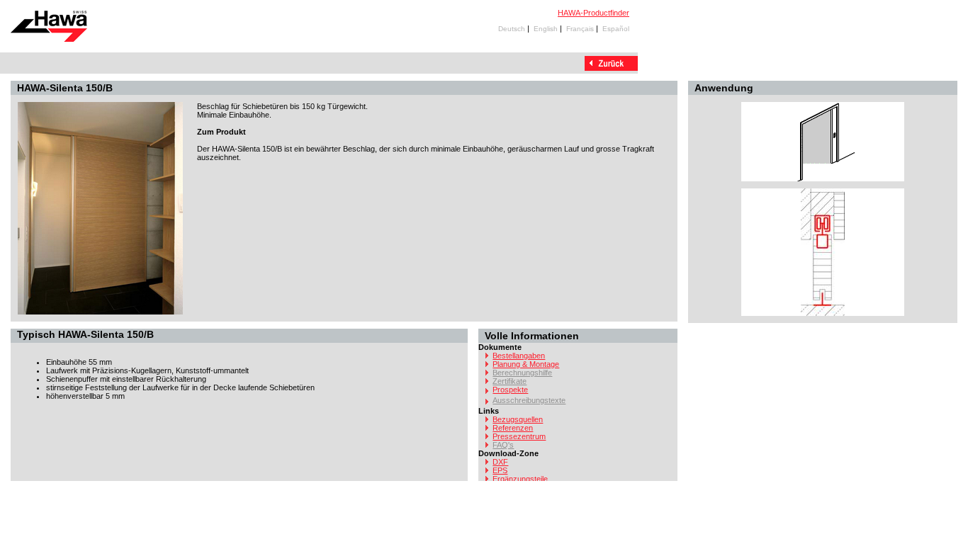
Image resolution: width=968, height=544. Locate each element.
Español (615, 29)
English (546, 29)
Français (580, 29)
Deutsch (511, 29)
